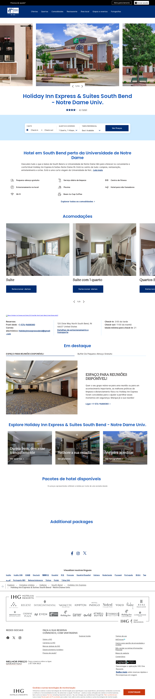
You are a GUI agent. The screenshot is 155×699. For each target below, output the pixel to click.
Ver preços (117, 128)
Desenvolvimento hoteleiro (53, 650)
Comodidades (57, 11)
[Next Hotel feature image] (82, 86)
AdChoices (120, 639)
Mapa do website (122, 653)
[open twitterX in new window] (83, 553)
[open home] (3, 586)
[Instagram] (20, 638)
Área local (85, 11)
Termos (49, 695)
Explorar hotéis (85, 636)
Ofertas (34, 11)
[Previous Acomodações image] (74, 301)
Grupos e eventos (100, 11)
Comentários (120, 657)
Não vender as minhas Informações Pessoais (129, 649)
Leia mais (98, 170)
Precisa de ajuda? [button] (18, 3)
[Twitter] (14, 638)
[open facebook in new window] (71, 553)
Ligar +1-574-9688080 (97, 404)
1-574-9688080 (27, 324)
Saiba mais (121, 672)
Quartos (44, 11)
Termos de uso (121, 636)
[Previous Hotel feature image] (73, 86)
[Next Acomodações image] (83, 301)
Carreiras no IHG (49, 643)
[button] (141, 2)
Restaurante (72, 11)
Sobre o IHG (47, 639)
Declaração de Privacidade (50, 697)
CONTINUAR (134, 692)
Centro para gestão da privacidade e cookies (130, 644)
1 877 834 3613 (34, 663)
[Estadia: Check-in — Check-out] (40, 130)
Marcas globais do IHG (51, 646)
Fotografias (116, 11)
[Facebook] (8, 638)
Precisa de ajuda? (50, 653)
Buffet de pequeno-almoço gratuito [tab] (95, 354)
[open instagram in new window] (77, 553)
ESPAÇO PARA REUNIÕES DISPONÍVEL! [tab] (25, 354)
